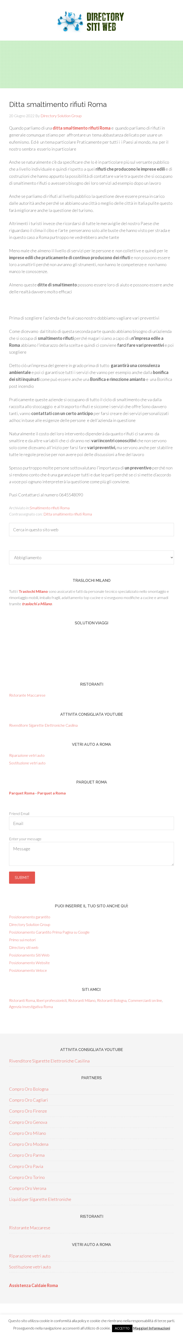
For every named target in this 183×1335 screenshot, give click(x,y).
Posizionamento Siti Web (29, 955)
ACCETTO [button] (122, 1328)
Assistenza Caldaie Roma (33, 1285)
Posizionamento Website (29, 962)
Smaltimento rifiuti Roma (50, 507)
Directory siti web (23, 947)
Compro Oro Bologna (28, 1089)
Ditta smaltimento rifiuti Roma (67, 514)
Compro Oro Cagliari (28, 1100)
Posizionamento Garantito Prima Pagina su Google (49, 932)
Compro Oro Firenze (28, 1111)
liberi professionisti (51, 1000)
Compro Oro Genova (28, 1122)
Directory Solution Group (29, 924)
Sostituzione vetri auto (27, 763)
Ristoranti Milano (82, 1000)
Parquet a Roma (51, 793)
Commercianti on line (145, 1000)
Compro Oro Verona (27, 1188)
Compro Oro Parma (27, 1155)
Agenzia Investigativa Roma (31, 1006)
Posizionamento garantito (29, 917)
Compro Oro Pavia (26, 1166)
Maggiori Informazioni (151, 1328)
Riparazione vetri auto (27, 755)
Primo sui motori (22, 939)
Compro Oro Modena (28, 1144)
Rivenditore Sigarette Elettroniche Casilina (43, 725)
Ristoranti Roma (22, 1000)
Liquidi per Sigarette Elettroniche (40, 1199)
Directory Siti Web (91, 21)
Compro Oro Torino (27, 1177)
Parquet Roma (22, 793)
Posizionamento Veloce (28, 970)
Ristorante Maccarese (27, 695)
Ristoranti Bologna (112, 1000)
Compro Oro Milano (27, 1133)
